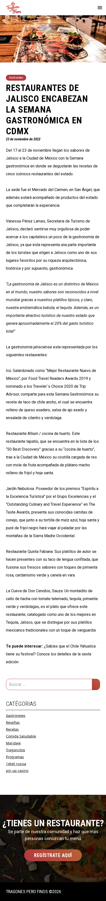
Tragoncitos (15, 750)
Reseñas (13, 722)
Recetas (12, 729)
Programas (15, 756)
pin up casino (17, 770)
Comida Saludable (21, 736)
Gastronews (15, 715)
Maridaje (13, 743)
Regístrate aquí (53, 855)
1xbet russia (16, 763)
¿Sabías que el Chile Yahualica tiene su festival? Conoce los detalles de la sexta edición (51, 654)
